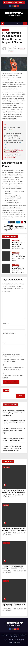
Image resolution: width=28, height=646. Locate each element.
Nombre (6, 323)
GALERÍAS (21, 640)
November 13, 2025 (10, 157)
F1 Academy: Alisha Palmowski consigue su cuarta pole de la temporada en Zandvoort (12, 448)
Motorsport (6, 543)
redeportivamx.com (16, 47)
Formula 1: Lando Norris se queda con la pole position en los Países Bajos (13, 530)
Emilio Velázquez (18, 533)
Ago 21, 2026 (15, 270)
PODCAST (11, 640)
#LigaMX (22, 49)
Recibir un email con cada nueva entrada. (12, 376)
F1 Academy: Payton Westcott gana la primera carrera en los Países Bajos (14, 431)
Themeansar (14, 636)
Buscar (6, 390)
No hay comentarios (9, 497)
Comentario (7, 291)
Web (4, 343)
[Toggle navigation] (17, 23)
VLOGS (16, 640)
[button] (21, 23)
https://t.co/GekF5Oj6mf (11, 150)
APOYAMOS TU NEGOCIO (14, 642)
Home (5, 640)
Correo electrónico (9, 333)
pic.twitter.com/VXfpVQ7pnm (13, 151)
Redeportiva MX (14, 12)
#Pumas (11, 51)
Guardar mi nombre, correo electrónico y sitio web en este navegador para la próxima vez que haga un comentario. (13, 358)
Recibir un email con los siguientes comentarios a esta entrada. (13, 368)
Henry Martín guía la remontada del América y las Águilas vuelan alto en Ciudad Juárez (14, 413)
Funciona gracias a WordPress (9, 635)
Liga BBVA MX (6, 30)
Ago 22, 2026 (16, 246)
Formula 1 (6, 505)
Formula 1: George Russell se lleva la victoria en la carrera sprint (13, 605)
